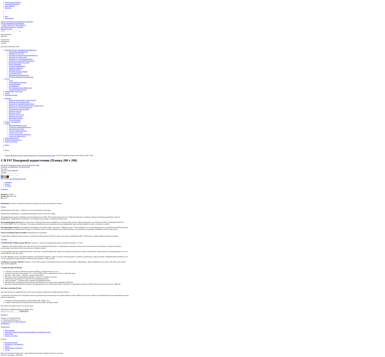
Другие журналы (14, 120)
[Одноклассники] (5, 177)
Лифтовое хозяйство (16, 68)
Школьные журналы (16, 118)
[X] (7, 177)
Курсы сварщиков (15, 64)
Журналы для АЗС (15, 111)
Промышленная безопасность (19, 75)
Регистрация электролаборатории (20, 88)
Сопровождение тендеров (18, 89)
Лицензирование (14, 84)
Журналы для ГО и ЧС (16, 114)
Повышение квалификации (18, 52)
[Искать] (20, 31)
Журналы (8, 98)
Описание (8, 182)
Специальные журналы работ (19, 109)
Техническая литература (13, 140)
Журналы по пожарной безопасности (21, 104)
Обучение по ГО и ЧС (16, 53)
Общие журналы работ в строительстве (22, 100)
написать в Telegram (16, 27)
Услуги (7, 79)
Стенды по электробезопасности (20, 127)
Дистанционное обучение (17, 82)
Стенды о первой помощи (18, 131)
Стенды (7, 124)
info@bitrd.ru (5, 27)
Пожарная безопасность (13, 2)
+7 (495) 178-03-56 (7, 25)
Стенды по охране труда (17, 136)
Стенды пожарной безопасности (20, 134)
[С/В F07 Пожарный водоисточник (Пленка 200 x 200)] (20, 165)
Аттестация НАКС (15, 73)
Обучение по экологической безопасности (23, 55)
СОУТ (11, 80)
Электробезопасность (12, 4)
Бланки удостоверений (12, 122)
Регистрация (9, 18)
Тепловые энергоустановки (18, 71)
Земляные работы (15, 70)
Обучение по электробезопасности (21, 59)
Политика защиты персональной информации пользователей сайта (28, 332)
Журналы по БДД (15, 113)
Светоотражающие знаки (17, 179)
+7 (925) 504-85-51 (19, 25)
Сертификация (14, 86)
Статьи (7, 93)
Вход (6, 16)
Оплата (7, 184)
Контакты (8, 8)
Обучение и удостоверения (14, 344)
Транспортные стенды (16, 129)
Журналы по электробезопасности (20, 107)
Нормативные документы (13, 91)
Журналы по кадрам (16, 116)
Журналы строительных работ (19, 102)
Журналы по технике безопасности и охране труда (26, 105)
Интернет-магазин (11, 95)
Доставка (8, 186)
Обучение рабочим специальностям (21, 77)
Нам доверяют (10, 6)
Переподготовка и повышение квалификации (20, 50)
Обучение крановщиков (17, 66)
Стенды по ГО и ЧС (16, 133)
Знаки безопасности (12, 138)
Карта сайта (9, 334)
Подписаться (24, 311)
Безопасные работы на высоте (19, 62)
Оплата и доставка (11, 142)
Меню (7, 145)
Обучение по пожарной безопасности (22, 61)
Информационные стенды (18, 125)
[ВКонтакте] (2, 177)
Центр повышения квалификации (12, 23)
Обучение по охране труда (18, 57)
